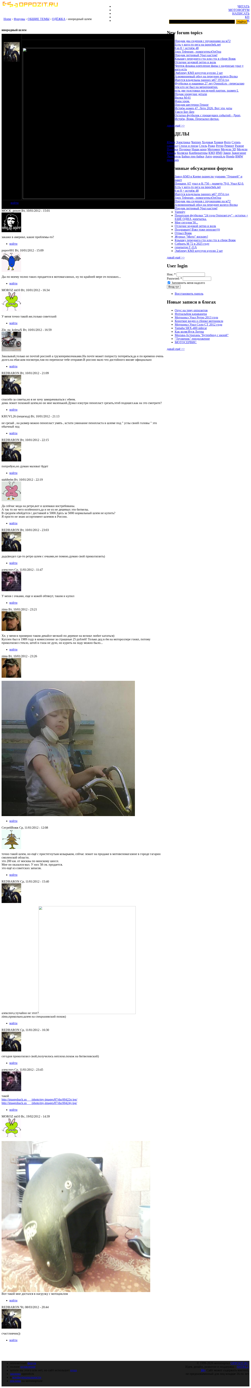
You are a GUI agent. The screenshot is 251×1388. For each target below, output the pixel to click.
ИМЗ (219, 153)
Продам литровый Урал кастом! (196, 55)
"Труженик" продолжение (192, 338)
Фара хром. (182, 101)
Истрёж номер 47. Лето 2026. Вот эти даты (203, 108)
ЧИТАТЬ (243, 6)
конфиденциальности (26, 1377)
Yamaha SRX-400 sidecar (191, 328)
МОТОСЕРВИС (186, 342)
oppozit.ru (219, 156)
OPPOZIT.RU (240, 1363)
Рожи (211, 145)
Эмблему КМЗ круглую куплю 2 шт (199, 73)
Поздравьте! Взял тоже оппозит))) (197, 229)
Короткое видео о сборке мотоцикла (199, 321)
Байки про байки (193, 156)
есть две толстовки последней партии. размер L (207, 90)
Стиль (203, 145)
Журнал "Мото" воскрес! (191, 236)
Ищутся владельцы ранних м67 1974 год (202, 80)
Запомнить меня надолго (188, 282)
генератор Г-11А (186, 247)
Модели (242, 149)
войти (15, 202)
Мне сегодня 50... (186, 222)
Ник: (171, 274)
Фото (227, 142)
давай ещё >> (176, 125)
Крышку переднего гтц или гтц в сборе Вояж (205, 58)
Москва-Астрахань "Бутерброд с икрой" (202, 335)
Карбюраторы (198, 153)
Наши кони (199, 149)
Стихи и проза (188, 145)
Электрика (183, 142)
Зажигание (239, 153)
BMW (239, 156)
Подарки (185, 149)
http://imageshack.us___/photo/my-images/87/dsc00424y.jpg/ (39, 1103)
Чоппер (196, 142)
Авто (208, 156)
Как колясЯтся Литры (189, 331)
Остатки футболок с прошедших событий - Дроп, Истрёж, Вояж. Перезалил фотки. (208, 117)
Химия (218, 142)
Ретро (220, 145)
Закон (227, 153)
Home (7, 19)
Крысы (171, 153)
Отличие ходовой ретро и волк (195, 62)
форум (31, 1363)
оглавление (27, 1366)
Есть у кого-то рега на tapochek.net (198, 44)
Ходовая (207, 142)
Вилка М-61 (183, 97)
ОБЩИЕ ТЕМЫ (38, 19)
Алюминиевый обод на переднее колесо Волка (206, 76)
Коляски (182, 153)
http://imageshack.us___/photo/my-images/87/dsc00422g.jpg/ (39, 1099)
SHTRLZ (243, 1366)
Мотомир (213, 149)
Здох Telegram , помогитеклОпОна (198, 51)
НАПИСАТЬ (240, 13)
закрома (15, 1373)
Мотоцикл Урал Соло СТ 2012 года (198, 324)
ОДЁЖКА (58, 19)
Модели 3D (228, 149)
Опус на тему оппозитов (191, 310)
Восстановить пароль (189, 293)
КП (247, 17)
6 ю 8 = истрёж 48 (187, 48)
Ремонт (229, 145)
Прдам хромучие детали (191, 94)
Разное (239, 145)
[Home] (30, 6)
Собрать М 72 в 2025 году (192, 243)
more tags (173, 160)
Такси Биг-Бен (184, 111)
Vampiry (180, 212)
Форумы (19, 19)
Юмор (171, 142)
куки (73, 1370)
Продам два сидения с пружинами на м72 (203, 41)
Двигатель (174, 156)
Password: (174, 278)
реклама (15, 1380)
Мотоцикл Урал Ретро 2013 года (196, 317)
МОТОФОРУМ (238, 10)
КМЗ (211, 153)
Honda (230, 156)
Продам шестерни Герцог (192, 104)
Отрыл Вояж (183, 233)
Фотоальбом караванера (191, 314)
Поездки (172, 149)
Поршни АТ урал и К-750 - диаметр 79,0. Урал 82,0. (209, 183)
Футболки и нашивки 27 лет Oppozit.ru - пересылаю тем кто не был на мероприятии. (209, 85)
